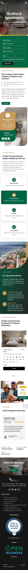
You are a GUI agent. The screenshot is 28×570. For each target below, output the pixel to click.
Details (14, 368)
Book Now (8, 63)
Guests (4, 56)
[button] (25, 2)
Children (21, 59)
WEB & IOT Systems (20, 566)
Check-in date (6, 40)
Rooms (7, 59)
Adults (14, 59)
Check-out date (6, 47)
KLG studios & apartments (14, 565)
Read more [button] (7, 433)
